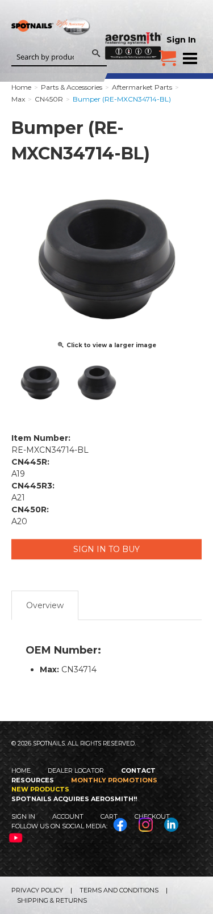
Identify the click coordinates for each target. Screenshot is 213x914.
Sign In (181, 40)
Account (67, 816)
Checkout (152, 816)
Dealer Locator (76, 770)
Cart (109, 816)
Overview (45, 605)
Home (21, 770)
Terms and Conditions (119, 890)
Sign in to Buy (106, 549)
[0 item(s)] (167, 54)
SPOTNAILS (51, 44)
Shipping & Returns (52, 900)
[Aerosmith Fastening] (133, 29)
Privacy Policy (37, 890)
